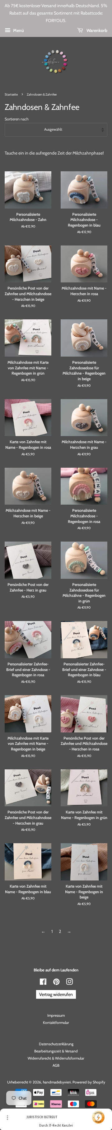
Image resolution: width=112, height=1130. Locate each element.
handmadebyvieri (57, 1082)
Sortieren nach (17, 119)
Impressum (56, 1015)
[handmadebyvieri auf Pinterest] (56, 983)
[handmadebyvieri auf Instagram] (69, 983)
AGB (56, 1065)
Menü (18, 30)
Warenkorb (96, 30)
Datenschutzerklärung (56, 1044)
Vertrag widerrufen (56, 994)
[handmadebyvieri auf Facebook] (43, 983)
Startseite (11, 94)
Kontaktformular (56, 1022)
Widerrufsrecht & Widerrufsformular (56, 1058)
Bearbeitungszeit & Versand (56, 1051)
